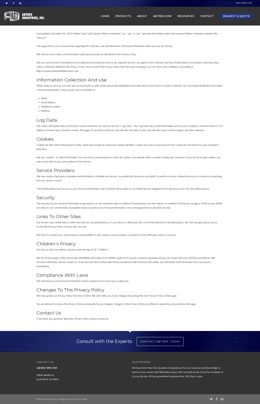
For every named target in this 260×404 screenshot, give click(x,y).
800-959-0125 (49, 368)
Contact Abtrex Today (160, 341)
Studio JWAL (81, 399)
